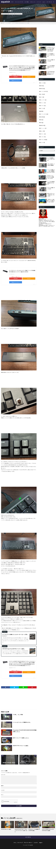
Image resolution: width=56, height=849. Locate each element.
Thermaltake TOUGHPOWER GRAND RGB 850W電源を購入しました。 (24, 730)
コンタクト (36, 842)
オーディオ (43, 105)
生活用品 (42, 116)
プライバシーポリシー (28, 842)
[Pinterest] (32, 687)
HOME (12, 1)
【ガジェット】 (32, 1)
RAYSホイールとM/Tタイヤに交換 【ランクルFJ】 (50, 177)
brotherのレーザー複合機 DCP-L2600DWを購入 (34, 830)
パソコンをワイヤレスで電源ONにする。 (22, 722)
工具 (42, 122)
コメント (3, 774)
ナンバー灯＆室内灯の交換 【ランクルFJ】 (51, 67)
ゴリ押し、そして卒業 (18, 714)
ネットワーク (43, 99)
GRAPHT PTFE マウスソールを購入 (20, 745)
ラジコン (42, 142)
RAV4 (42, 85)
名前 (2, 785)
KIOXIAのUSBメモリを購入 (6, 829)
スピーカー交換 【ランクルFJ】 (51, 60)
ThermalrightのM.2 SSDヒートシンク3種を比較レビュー (51, 73)
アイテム (43, 108)
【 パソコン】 (39, 1)
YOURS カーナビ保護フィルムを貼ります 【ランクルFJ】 (51, 200)
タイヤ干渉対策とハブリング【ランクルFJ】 (51, 55)
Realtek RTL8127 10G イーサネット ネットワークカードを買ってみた (21, 830)
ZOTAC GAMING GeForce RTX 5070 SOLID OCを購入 (48, 830)
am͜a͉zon (43, 1)
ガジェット (43, 102)
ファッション (43, 128)
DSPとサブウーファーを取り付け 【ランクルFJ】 (51, 194)
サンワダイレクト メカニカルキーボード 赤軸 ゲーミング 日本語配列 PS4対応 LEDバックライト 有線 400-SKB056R (22, 271)
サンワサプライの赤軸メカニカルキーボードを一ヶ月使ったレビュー (15, 635)
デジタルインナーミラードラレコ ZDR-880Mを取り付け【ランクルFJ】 (51, 49)
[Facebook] (5, 687)
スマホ (42, 97)
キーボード (19, 13)
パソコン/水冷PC (11, 13)
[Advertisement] (10, 698)
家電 (42, 111)
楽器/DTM (43, 125)
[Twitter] (14, 687)
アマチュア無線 (44, 139)
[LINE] (23, 687)
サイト (2, 794)
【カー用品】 (26, 1)
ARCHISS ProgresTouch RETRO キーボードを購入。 (13, 648)
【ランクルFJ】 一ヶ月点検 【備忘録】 (51, 164)
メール (2, 790)
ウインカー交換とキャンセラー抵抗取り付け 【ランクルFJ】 (51, 171)
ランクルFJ (43, 82)
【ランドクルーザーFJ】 (19, 1)
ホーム (15, 842)
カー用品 (43, 94)
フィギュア (43, 136)
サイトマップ (20, 842)
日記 (42, 119)
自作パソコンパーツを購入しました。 (21, 737)
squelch (31, 845)
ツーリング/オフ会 (44, 114)
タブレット (43, 133)
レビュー (16, 13)
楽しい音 (43, 131)
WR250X (43, 88)
